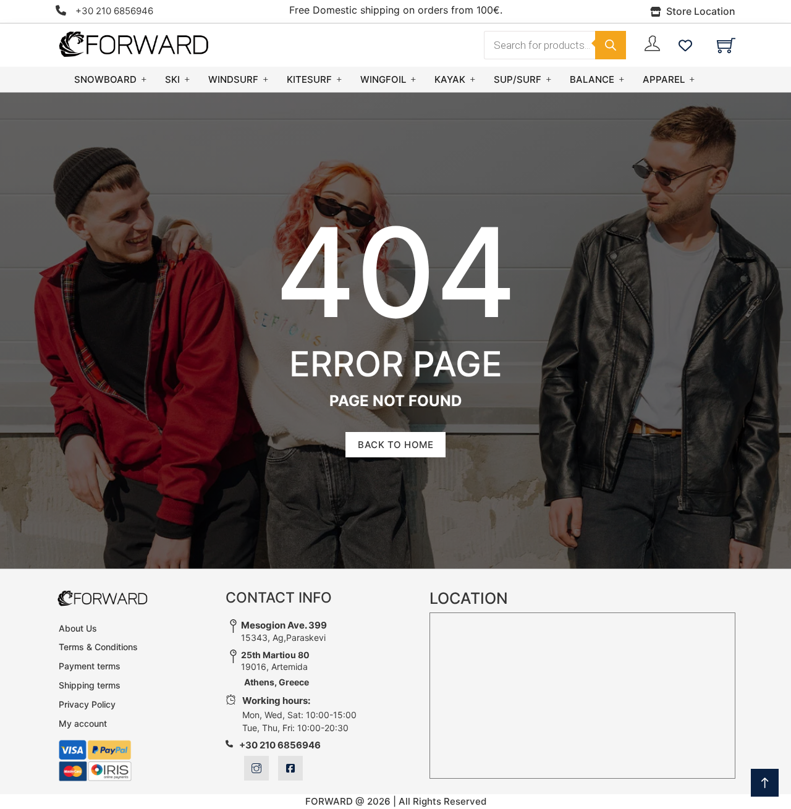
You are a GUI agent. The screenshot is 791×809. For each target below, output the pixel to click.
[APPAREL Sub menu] (692, 79)
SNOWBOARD (105, 79)
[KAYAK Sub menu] (472, 79)
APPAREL (664, 79)
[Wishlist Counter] (685, 45)
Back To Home (395, 445)
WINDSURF (233, 79)
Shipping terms (90, 685)
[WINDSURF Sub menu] (265, 79)
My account (83, 723)
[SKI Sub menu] (187, 79)
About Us (78, 628)
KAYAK (449, 79)
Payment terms (90, 666)
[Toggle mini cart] (726, 45)
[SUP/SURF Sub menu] (548, 79)
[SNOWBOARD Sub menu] (144, 79)
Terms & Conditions (98, 647)
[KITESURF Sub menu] (339, 79)
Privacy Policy (87, 704)
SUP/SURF (517, 79)
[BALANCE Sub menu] (621, 79)
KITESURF (309, 79)
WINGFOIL (383, 79)
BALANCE (592, 79)
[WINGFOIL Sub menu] (413, 79)
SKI (172, 79)
